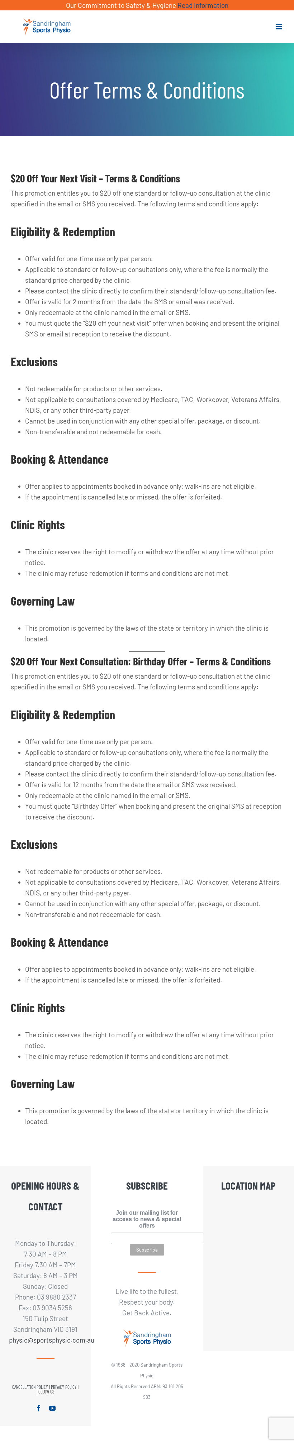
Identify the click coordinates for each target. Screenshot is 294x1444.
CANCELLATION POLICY (30, 1387)
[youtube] (52, 1408)
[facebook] (38, 1408)
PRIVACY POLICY (64, 1387)
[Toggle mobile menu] (279, 26)
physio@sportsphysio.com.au (45, 1340)
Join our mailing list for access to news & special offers (147, 1219)
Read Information (202, 5)
